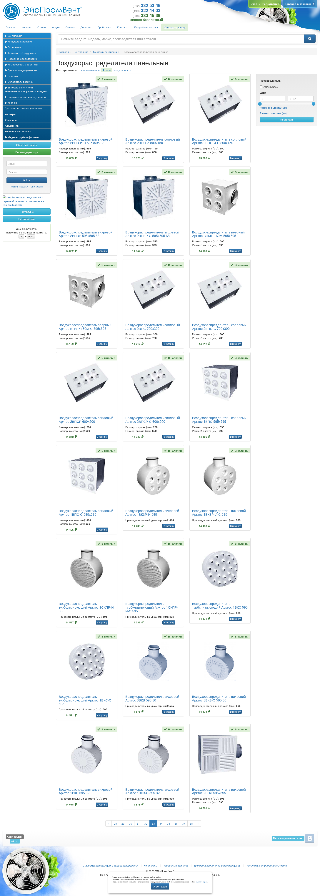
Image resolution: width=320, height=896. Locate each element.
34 (160, 823)
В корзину (102, 158)
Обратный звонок (26, 145)
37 (183, 823)
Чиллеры (10, 114)
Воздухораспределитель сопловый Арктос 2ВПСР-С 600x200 (152, 419)
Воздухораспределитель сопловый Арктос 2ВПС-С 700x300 (219, 326)
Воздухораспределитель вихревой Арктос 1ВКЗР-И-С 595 (219, 512)
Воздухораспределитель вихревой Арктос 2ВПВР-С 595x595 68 (152, 234)
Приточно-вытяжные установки (23, 108)
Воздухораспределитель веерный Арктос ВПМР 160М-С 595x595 (85, 326)
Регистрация (36, 186)
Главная (11, 27)
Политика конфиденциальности (266, 865)
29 (122, 823)
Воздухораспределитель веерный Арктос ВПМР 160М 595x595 (218, 234)
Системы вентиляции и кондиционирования (110, 865)
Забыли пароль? (19, 186)
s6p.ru (14, 841)
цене (108, 70)
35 (168, 823)
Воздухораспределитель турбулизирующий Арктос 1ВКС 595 (220, 605)
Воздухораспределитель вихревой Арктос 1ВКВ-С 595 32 (152, 791)
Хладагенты (12, 125)
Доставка (86, 27)
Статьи (41, 27)
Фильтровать (286, 119)
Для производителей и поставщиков (217, 865)
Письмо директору (26, 152)
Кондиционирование (20, 41)
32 (145, 823)
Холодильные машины (18, 131)
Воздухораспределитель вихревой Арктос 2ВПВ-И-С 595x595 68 (85, 141)
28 (115, 823)
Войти (26, 180)
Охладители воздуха (20, 81)
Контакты (122, 27)
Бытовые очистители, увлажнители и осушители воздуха (26, 89)
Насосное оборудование (22, 58)
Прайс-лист (104, 27)
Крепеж (12, 102)
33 (153, 823)
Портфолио (27, 211)
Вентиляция (14, 35)
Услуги (56, 27)
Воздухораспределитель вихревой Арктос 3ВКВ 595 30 (152, 698)
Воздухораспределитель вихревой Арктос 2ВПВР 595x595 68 (85, 234)
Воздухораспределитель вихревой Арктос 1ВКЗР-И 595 (152, 512)
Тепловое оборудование (22, 53)
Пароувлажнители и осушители (26, 97)
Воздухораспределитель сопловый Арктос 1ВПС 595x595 (219, 419)
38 (191, 823)
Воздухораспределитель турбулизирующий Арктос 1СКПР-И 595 (86, 607)
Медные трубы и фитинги (23, 137)
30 (130, 823)
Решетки (12, 76)
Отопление (14, 47)
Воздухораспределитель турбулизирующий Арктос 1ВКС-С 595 (85, 700)
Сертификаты (26, 219)
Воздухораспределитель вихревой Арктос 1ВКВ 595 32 (85, 791)
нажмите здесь (201, 882)
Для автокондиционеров (22, 70)
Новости (26, 27)
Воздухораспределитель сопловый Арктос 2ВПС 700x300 (152, 326)
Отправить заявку (174, 27)
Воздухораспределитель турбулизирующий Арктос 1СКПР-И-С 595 (151, 607)
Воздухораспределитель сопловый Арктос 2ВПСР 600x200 (86, 419)
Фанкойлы (11, 120)
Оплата (70, 27)
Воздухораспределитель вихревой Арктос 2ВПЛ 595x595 (219, 791)
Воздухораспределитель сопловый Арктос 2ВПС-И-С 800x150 (219, 141)
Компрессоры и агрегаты (22, 64)
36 (176, 823)
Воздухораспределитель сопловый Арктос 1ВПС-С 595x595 (86, 512)
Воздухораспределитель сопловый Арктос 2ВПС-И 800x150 (152, 141)
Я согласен (160, 886)
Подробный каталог (146, 27)
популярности (122, 70)
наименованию (90, 70)
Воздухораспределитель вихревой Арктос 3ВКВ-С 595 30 (219, 698)
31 (138, 823)
